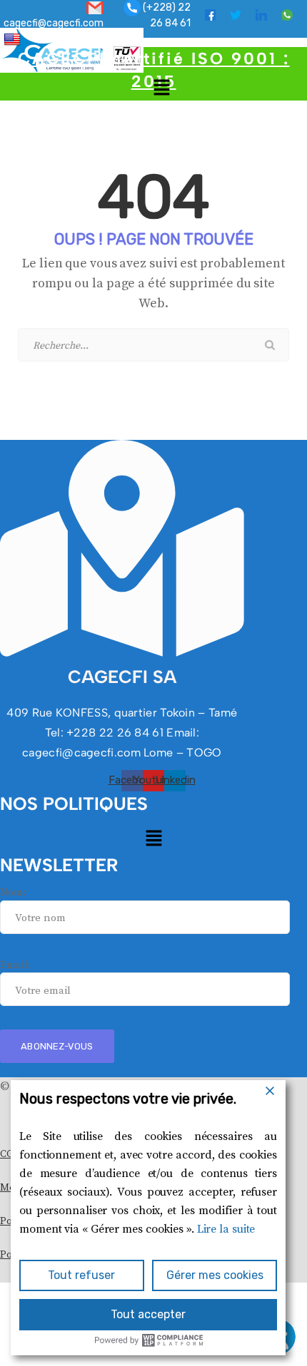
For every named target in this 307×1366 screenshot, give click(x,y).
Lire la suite (226, 1229)
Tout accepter (148, 1314)
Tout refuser (81, 1275)
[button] (161, 87)
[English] (14, 39)
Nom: (13, 892)
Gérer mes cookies (214, 1275)
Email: (15, 965)
